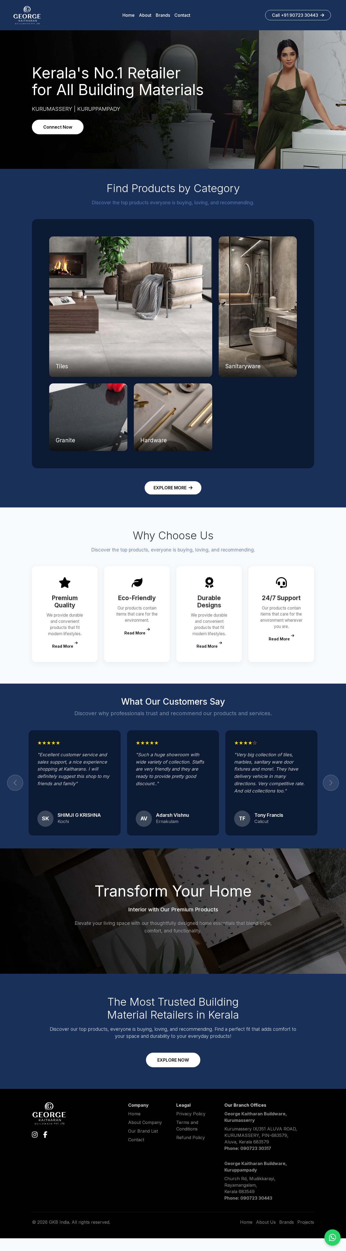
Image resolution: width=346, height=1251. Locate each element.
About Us (266, 1234)
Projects (305, 1234)
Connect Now (57, 127)
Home (134, 1126)
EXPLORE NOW (173, 1072)
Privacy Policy (190, 1126)
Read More (62, 646)
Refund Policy (190, 1150)
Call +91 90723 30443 (295, 15)
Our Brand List (143, 1143)
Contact (136, 1152)
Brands (286, 1234)
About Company (145, 1135)
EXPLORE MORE (170, 487)
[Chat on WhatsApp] (332, 1237)
